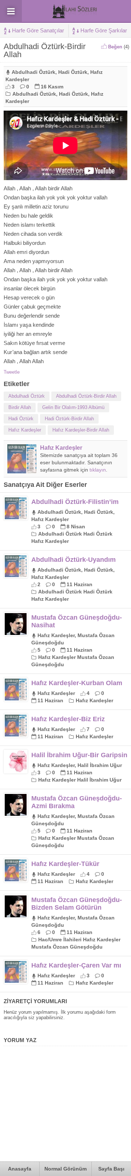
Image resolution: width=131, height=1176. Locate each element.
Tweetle (12, 372)
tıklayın (98, 470)
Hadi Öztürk (72, 72)
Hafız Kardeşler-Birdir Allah (80, 430)
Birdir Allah (19, 407)
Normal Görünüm (65, 1169)
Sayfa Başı (111, 1169)
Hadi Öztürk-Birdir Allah (69, 418)
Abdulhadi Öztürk (33, 72)
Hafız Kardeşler (24, 430)
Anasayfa (19, 1169)
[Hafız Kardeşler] (21, 470)
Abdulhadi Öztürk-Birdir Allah (86, 396)
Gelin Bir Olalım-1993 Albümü (73, 407)
